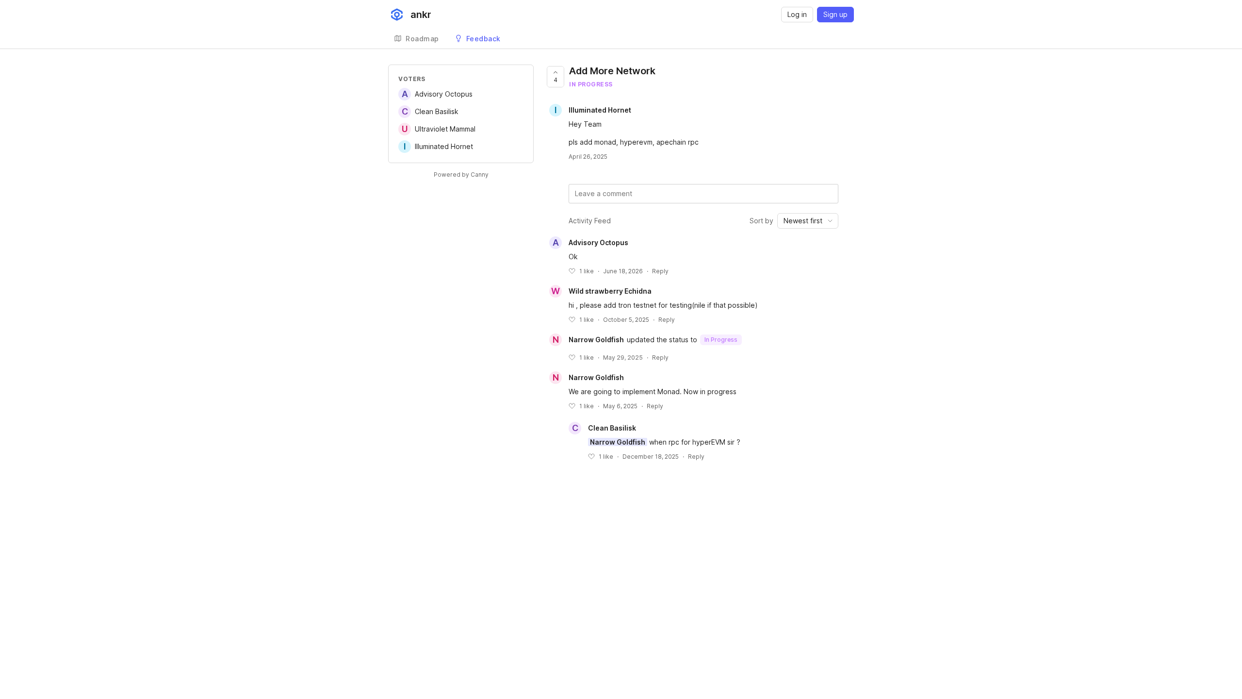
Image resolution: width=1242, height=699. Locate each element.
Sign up (835, 14)
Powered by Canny (461, 174)
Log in (797, 14)
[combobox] (807, 221)
